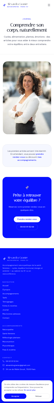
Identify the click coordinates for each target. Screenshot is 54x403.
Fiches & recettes (10, 306)
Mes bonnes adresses (11, 314)
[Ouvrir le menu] (48, 5)
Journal (6, 310)
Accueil (5, 285)
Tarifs (5, 298)
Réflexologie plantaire (11, 337)
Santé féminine (9, 333)
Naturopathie (8, 329)
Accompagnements (11, 293)
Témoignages (8, 302)
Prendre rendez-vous (27, 219)
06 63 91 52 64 (27, 227)
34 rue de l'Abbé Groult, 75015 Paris (20, 369)
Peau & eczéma (9, 350)
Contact (6, 318)
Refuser (39, 396)
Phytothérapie (8, 346)
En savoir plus (30, 390)
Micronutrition (8, 341)
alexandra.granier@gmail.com (18, 365)
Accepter (15, 396)
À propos (6, 289)
